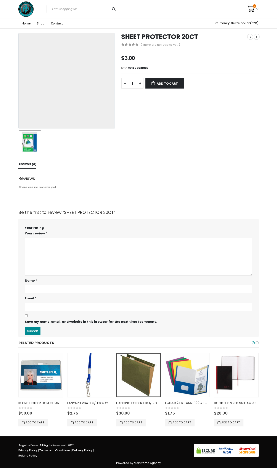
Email (30, 298)
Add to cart (167, 83)
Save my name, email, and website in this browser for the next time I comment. (91, 322)
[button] (253, 342)
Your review (36, 233)
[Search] (115, 9)
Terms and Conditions (54, 450)
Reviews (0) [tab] (27, 164)
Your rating (34, 228)
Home (26, 23)
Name (31, 280)
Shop (40, 23)
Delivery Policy (82, 450)
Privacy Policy (27, 450)
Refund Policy (27, 455)
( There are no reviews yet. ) (160, 45)
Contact (57, 23)
